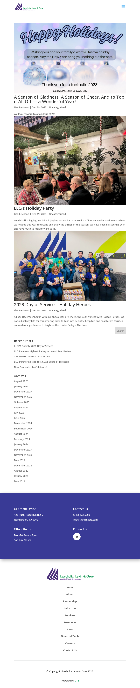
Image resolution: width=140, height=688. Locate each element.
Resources (70, 622)
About (70, 594)
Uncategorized (57, 107)
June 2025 (19, 418)
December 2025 (23, 391)
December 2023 (23, 449)
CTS (77, 680)
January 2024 (21, 444)
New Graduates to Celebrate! (30, 367)
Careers (70, 643)
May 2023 (19, 460)
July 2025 (19, 412)
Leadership (70, 601)
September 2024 (23, 428)
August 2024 (21, 433)
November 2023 (23, 454)
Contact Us (70, 650)
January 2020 (21, 476)
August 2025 (21, 407)
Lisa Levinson (21, 107)
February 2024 (22, 439)
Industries (70, 608)
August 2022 (21, 470)
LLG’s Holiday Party (34, 208)
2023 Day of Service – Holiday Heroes (52, 304)
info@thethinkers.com (85, 519)
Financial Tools (70, 636)
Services (70, 615)
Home (70, 587)
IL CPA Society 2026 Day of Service (33, 346)
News (70, 629)
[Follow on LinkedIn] (77, 536)
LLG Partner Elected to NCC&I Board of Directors (41, 361)
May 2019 (19, 481)
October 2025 (21, 402)
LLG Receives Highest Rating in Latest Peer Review (42, 351)
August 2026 (21, 381)
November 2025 (23, 396)
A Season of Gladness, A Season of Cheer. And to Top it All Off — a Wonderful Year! (69, 99)
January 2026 (21, 386)
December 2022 (23, 465)
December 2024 (23, 423)
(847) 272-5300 (81, 514)
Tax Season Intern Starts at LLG (32, 356)
